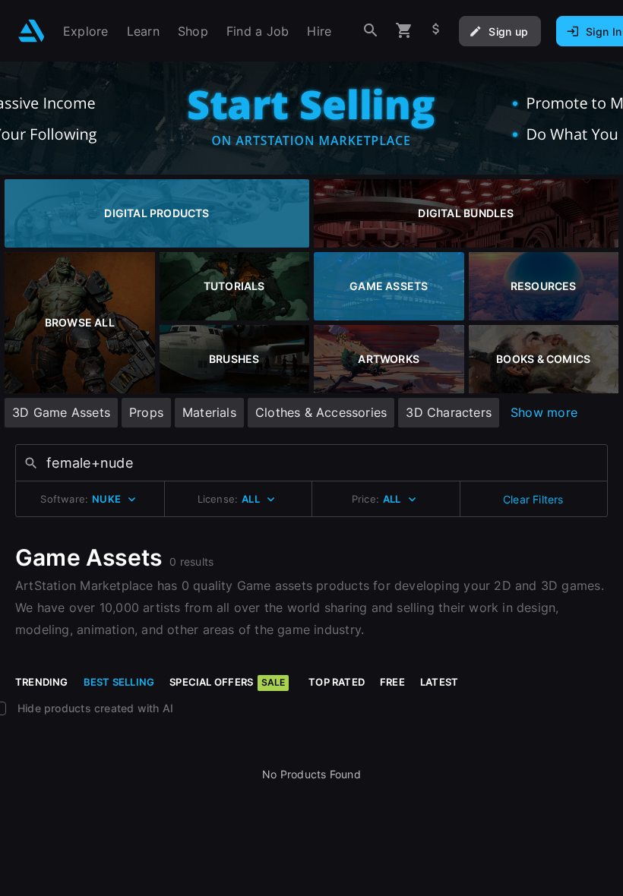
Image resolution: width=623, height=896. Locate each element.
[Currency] (436, 30)
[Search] (371, 30)
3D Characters (449, 412)
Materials (209, 412)
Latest (439, 682)
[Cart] (404, 30)
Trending (41, 682)
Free (392, 682)
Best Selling (119, 682)
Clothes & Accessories (321, 412)
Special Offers (227, 682)
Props (146, 412)
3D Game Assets (61, 412)
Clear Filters (533, 499)
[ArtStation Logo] (31, 31)
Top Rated (336, 682)
